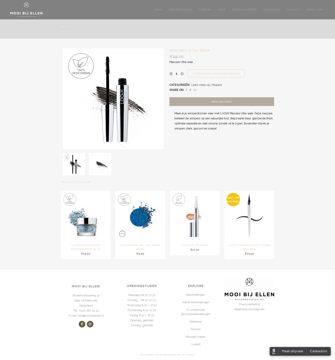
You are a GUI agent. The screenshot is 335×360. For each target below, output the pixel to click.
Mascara (217, 84)
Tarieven (195, 329)
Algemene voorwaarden (249, 309)
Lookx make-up (200, 84)
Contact (195, 344)
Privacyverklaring (249, 304)
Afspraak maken (195, 336)
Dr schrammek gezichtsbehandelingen (195, 312)
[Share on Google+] (195, 89)
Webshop (195, 321)
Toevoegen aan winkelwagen (216, 73)
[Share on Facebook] (186, 89)
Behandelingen (195, 294)
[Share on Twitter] (190, 89)
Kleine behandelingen (195, 302)
